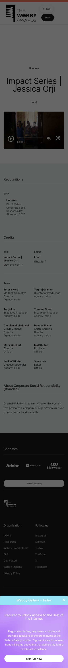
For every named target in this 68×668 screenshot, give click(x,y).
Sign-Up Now (34, 658)
